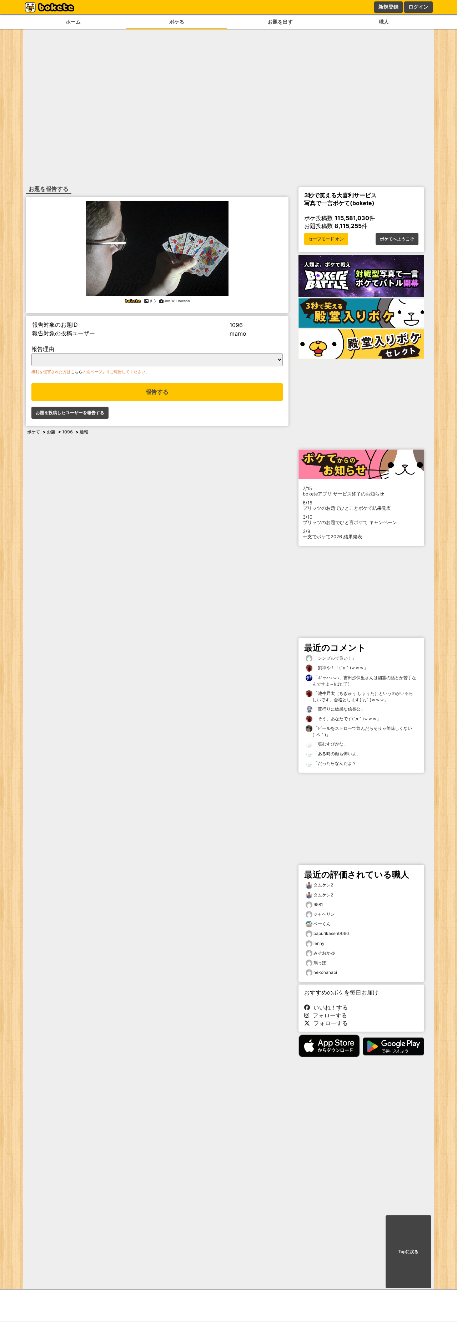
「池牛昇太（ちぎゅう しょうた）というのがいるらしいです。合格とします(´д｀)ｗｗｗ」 (362, 696)
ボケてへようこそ (397, 239)
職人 (384, 22)
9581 (318, 904)
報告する (157, 392)
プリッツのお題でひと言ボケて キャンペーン (350, 519)
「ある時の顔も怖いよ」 (336, 753)
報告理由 (42, 348)
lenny (319, 943)
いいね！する (329, 1007)
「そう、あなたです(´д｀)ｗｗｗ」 (346, 718)
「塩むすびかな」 (330, 744)
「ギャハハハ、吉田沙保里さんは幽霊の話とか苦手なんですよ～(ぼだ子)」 (364, 681)
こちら (76, 371)
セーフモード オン (326, 239)
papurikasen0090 (331, 933)
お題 (51, 431)
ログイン (418, 7)
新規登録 (388, 7)
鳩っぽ (319, 962)
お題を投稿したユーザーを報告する (70, 412)
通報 (84, 431)
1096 (67, 431)
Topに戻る (408, 1251)
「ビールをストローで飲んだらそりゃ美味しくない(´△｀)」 (362, 731)
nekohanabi (325, 972)
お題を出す (280, 22)
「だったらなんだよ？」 (336, 763)
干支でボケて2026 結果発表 (332, 534)
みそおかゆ (324, 953)
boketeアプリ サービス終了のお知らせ (343, 491)
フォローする (328, 1015)
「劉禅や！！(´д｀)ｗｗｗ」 (340, 667)
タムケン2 (323, 885)
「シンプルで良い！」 (334, 658)
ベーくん (322, 923)
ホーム (73, 22)
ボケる (176, 22)
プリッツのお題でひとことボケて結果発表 (347, 505)
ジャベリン (324, 914)
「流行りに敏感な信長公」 (338, 709)
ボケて (33, 431)
